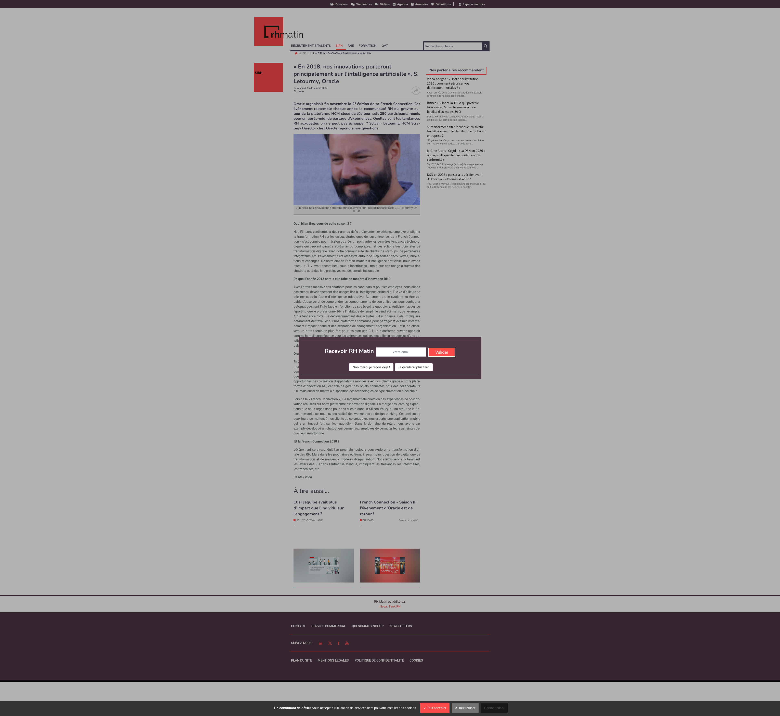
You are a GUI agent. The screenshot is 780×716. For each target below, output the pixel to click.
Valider (441, 352)
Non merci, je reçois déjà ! (371, 367)
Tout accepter (436, 708)
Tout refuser (466, 708)
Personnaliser (494, 708)
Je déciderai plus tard (414, 367)
